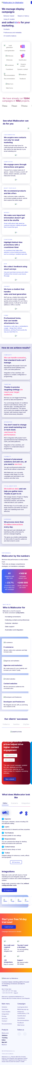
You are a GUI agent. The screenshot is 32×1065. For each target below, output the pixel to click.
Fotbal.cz (6, 724)
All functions (16, 862)
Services (4, 1018)
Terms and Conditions (7, 1053)
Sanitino (16, 724)
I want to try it (8, 927)
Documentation (7, 1024)
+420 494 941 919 (7, 993)
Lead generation (22, 1007)
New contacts (10, 779)
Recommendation (23, 1020)
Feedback (20, 1022)
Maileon (4, 1044)
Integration (5, 1014)
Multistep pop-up (22, 1009)
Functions (5, 1009)
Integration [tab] (26, 803)
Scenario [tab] (14, 803)
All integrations (9, 890)
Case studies (6, 1011)
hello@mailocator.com (29, 2)
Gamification (21, 1016)
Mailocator (5, 1033)
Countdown (21, 1018)
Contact (4, 1021)
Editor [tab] (5, 803)
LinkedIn (19, 1034)
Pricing (4, 1016)
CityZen (26, 724)
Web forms (20, 1025)
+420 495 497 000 (25, 2)
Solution (4, 1007)
